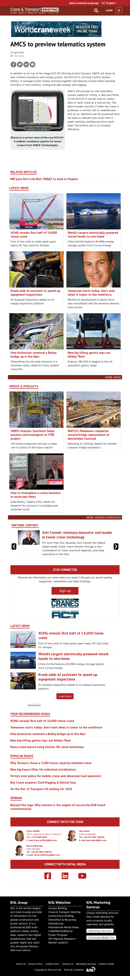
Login (109, 10)
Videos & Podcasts (23, 386)
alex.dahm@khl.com (96, 848)
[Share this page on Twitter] (20, 64)
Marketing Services (99, 933)
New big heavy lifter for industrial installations (43, 778)
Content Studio (106, 966)
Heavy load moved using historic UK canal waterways (47, 755)
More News (113, 377)
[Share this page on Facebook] (13, 64)
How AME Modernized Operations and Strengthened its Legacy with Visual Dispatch (75, 537)
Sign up (65, 599)
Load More (65, 704)
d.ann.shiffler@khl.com (45, 848)
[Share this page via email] (32, 64)
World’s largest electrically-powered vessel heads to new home (93, 234)
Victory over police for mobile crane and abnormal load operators (55, 784)
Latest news (19, 188)
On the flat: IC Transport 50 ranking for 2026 (41, 797)
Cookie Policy (52, 966)
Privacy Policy (35, 966)
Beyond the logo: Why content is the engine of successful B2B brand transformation (57, 815)
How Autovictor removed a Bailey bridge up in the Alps (33, 355)
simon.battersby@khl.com (47, 863)
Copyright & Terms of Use (48, 972)
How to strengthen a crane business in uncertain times (36, 495)
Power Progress (57, 937)
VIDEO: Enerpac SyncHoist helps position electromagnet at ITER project (33, 435)
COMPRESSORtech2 (60, 933)
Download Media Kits (101, 940)
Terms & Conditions (74, 972)
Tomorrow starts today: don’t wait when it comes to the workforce (91, 293)
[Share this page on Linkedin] (26, 64)
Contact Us (67, 966)
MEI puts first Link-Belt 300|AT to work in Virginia (44, 179)
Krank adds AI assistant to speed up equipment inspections (35, 293)
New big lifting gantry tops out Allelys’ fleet (89, 355)
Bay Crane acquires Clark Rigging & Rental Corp (43, 791)
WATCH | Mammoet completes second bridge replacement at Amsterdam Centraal (88, 435)
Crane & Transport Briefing (64, 914)
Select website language (84, 3)
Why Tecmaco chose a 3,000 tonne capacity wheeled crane (50, 771)
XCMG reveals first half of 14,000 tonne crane (34, 234)
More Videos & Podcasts (103, 517)
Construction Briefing (61, 918)
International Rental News (63, 929)
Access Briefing (57, 910)
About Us (21, 966)
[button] (116, 550)
